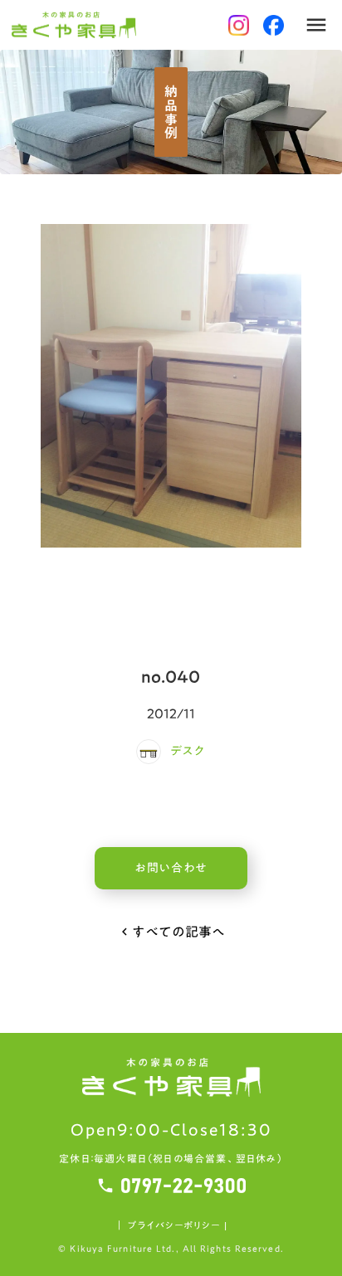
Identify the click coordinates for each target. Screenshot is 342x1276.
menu (316, 24)
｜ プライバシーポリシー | (171, 1226)
